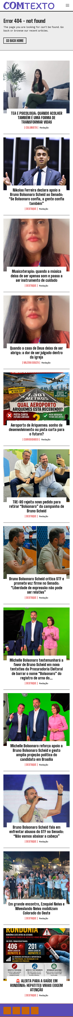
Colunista (31, 127)
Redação (44, 127)
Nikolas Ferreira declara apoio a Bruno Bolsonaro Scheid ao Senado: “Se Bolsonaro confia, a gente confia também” (36, 197)
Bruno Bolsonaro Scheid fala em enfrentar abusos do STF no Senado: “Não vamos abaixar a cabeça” (36, 831)
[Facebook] (7, 1010)
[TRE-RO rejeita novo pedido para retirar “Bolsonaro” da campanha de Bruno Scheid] (36, 475)
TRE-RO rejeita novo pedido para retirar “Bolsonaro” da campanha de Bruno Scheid (36, 506)
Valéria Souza (31, 362)
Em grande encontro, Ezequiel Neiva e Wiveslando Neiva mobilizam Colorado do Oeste (36, 908)
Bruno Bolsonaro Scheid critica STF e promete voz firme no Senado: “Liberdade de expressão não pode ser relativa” (36, 585)
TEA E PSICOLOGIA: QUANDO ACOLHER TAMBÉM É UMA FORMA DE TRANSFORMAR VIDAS (36, 118)
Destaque (31, 208)
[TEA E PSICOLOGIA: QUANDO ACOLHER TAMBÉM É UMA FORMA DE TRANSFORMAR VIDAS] (36, 87)
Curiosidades (31, 439)
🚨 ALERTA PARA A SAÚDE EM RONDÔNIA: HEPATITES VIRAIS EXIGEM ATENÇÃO (36, 985)
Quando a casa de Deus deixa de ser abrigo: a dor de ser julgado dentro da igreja (36, 352)
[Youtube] (35, 1010)
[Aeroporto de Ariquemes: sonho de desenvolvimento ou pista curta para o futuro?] (36, 398)
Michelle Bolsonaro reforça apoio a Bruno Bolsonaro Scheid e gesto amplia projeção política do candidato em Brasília (36, 752)
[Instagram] (16, 1010)
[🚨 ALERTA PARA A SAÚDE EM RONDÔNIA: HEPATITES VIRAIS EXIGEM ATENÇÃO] (36, 954)
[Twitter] (25, 1010)
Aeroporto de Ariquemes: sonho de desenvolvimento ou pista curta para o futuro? (36, 429)
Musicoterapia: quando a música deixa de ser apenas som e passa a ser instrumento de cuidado (36, 276)
